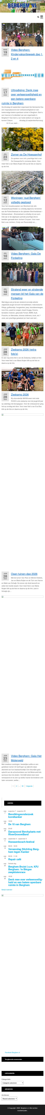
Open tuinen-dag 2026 (24, 574)
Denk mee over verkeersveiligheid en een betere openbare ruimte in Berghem (25, 882)
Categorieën (6, 1079)
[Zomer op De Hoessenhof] (22, 139)
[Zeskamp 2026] (22, 379)
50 (22, 786)
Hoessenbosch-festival (21, 841)
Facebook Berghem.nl (12, 1052)
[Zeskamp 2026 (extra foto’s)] (22, 334)
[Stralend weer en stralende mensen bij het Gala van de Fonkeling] (22, 274)
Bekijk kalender (7, 889)
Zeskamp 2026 (20, 394)
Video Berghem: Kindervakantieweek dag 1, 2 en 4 (27, 54)
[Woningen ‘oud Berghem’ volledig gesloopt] (22, 182)
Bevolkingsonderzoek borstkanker (20, 815)
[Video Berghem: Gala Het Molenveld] (22, 674)
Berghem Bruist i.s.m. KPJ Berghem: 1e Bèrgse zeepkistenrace (23, 869)
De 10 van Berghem (19, 824)
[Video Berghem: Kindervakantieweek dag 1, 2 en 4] (22, 34)
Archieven (5, 1095)
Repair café (14, 859)
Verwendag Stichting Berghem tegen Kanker (23, 850)
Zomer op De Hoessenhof (26, 154)
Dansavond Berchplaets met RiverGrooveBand (24, 833)
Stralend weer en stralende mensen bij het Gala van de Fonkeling (27, 293)
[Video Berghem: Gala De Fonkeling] (22, 238)
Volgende (29, 786)
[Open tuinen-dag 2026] (22, 492)
